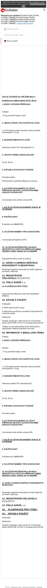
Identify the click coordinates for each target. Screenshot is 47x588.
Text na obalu (12, 41)
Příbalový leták (12, 29)
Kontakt (39, 587)
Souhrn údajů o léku (14, 35)
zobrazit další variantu (24, 23)
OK (23, 6)
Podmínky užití (16, 587)
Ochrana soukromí (29, 587)
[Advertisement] (23, 70)
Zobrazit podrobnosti (37, 4)
